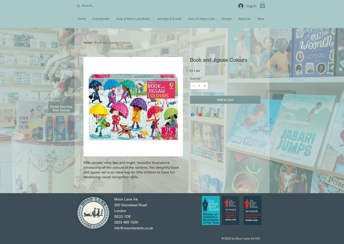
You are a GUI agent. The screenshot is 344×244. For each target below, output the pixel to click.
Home (87, 43)
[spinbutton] (199, 85)
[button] (262, 4)
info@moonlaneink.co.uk (133, 228)
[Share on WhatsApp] (207, 114)
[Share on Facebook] (192, 114)
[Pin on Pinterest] (200, 114)
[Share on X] (215, 114)
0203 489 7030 (126, 222)
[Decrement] (193, 85)
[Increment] (205, 85)
